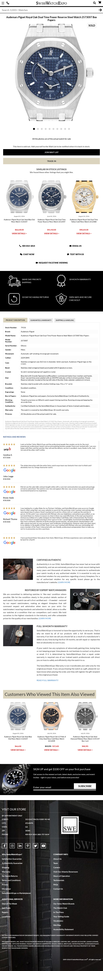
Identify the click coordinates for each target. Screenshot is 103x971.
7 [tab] (57, 129)
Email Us (77, 246)
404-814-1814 (8, 3)
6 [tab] (53, 129)
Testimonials (58, 880)
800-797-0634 (43, 834)
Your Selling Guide (61, 916)
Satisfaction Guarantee (12, 859)
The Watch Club (60, 908)
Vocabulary (58, 921)
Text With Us (77, 254)
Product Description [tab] (15, 320)
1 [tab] (34, 129)
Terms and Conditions (11, 880)
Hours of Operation (61, 876)
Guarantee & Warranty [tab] (41, 320)
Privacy (5, 884)
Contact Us (58, 889)
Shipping (5, 867)
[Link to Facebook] (4, 845)
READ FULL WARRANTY (47, 680)
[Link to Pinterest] (27, 845)
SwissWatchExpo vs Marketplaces (16, 893)
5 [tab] (49, 129)
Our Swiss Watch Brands (63, 904)
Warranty (6, 872)
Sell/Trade (6, 908)
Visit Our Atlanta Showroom (65, 872)
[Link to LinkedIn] (19, 845)
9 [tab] (65, 129)
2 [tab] (38, 129)
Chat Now (28, 254)
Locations (6, 916)
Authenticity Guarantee (12, 863)
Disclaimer (6, 889)
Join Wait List (52, 152)
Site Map (57, 925)
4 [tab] (46, 129)
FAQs (55, 884)
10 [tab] (69, 129)
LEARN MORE (64, 582)
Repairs (5, 912)
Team (55, 863)
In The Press (58, 912)
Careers (56, 867)
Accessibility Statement (63, 929)
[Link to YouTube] (43, 845)
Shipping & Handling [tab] (65, 320)
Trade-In (51, 161)
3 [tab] (42, 129)
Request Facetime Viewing (53, 263)
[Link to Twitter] (35, 845)
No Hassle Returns (10, 876)
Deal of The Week (9, 904)
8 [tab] (61, 129)
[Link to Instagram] (12, 845)
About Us (57, 859)
